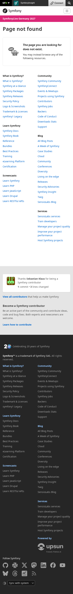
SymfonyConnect (47, 86)
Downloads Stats (47, 121)
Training (7, 156)
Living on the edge (48, 176)
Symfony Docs (11, 130)
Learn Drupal (10, 196)
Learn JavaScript (12, 190)
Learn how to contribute (17, 324)
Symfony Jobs (45, 106)
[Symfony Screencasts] (24, 573)
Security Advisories (48, 186)
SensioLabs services (49, 216)
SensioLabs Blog (47, 202)
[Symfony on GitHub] (5, 565)
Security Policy (11, 101)
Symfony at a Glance (14, 86)
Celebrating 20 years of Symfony (31, 346)
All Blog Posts (45, 141)
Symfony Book (11, 135)
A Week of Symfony (48, 146)
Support (42, 126)
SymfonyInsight (27, 3)
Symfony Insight (47, 191)
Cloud (41, 156)
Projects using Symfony (51, 96)
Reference (8, 141)
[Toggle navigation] (67, 11)
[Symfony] (32, 11)
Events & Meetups (48, 91)
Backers (42, 111)
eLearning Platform (14, 161)
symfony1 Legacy (12, 116)
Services (42, 211)
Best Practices (11, 151)
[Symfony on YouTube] (62, 565)
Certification (9, 166)
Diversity (43, 171)
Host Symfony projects (50, 240)
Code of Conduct (47, 116)
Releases (43, 181)
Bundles (7, 146)
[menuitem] (19, 81)
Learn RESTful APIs (13, 201)
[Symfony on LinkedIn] (43, 565)
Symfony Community (49, 81)
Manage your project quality (54, 226)
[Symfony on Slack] (15, 565)
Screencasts (9, 175)
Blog (40, 135)
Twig (40, 197)
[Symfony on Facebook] (53, 565)
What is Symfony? (13, 75)
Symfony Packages (13, 91)
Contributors (45, 101)
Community (45, 75)
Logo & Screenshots (14, 106)
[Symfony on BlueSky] (5, 573)
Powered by (45, 538)
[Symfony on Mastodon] (34, 565)
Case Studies (45, 151)
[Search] (69, 3)
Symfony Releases (13, 96)
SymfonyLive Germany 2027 (19, 18)
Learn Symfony (11, 125)
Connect (58, 3)
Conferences (45, 166)
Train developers (47, 221)
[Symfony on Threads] (15, 573)
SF (5, 2)
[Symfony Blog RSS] (34, 573)
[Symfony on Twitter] (24, 565)
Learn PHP (8, 185)
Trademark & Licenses (15, 111)
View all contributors (15, 296)
